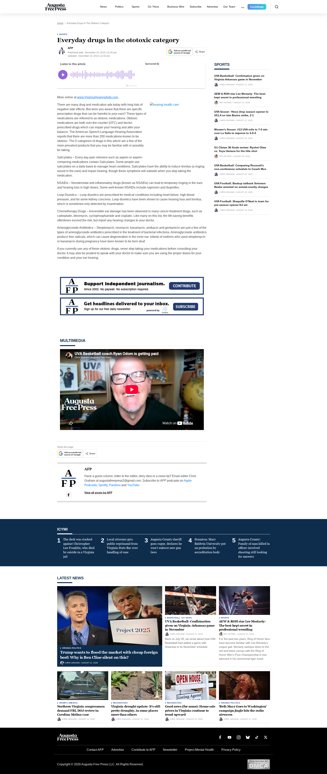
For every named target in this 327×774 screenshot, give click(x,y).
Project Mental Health (199, 749)
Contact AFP (95, 749)
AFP (88, 469)
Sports (135, 6)
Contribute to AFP (143, 749)
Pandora (115, 485)
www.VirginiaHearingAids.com (97, 97)
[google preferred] (180, 52)
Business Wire (175, 6)
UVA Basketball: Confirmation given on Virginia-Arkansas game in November (190, 625)
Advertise (212, 6)
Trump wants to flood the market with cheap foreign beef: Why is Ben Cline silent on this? (109, 655)
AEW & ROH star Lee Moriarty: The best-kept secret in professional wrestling (242, 625)
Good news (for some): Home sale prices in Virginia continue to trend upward (190, 710)
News (103, 6)
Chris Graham (227, 85)
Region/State (120, 703)
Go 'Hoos (186, 618)
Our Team (229, 6)
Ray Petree (226, 103)
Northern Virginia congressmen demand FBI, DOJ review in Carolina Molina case (81, 710)
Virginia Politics (71, 648)
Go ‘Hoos (153, 6)
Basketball (173, 618)
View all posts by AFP (98, 492)
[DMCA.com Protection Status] (258, 764)
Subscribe (196, 6)
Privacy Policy (231, 749)
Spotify (102, 485)
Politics (119, 6)
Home (60, 23)
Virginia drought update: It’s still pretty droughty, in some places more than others (135, 710)
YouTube (133, 485)
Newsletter (170, 749)
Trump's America (68, 703)
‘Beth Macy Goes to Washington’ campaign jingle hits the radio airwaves (243, 710)
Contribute (257, 6)
